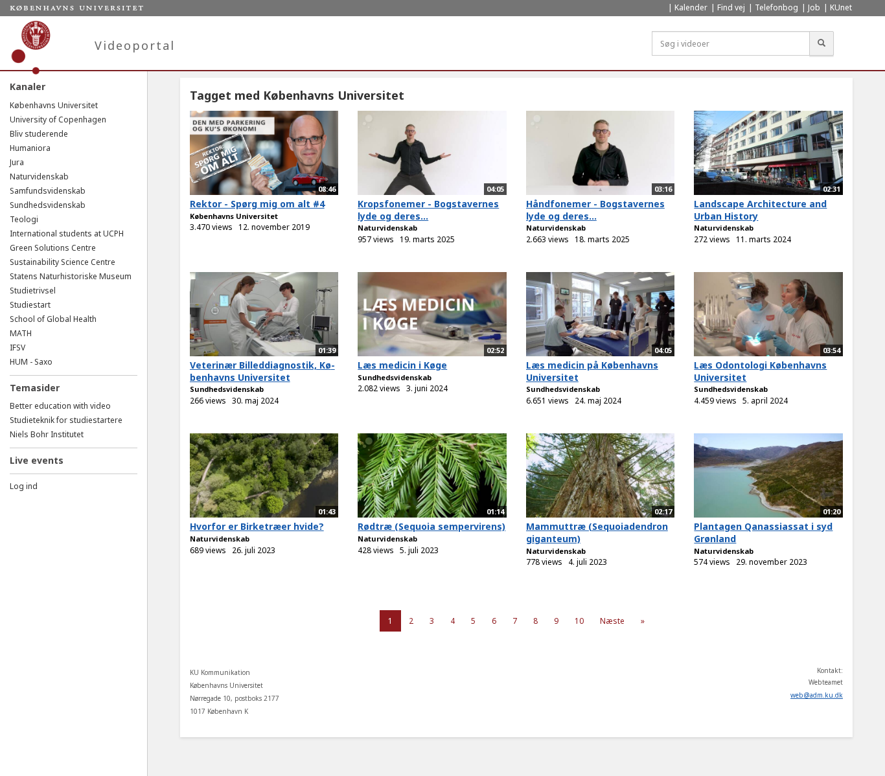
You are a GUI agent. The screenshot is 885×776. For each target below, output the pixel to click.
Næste (612, 620)
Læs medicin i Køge (402, 365)
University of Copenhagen (58, 119)
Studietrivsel (33, 290)
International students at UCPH (67, 233)
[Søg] (821, 43)
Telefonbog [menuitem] (776, 7)
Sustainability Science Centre (62, 262)
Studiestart (30, 304)
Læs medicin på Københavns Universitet (592, 371)
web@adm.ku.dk (816, 695)
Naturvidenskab (39, 176)
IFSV (17, 347)
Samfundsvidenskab (48, 190)
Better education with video (60, 405)
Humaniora (30, 148)
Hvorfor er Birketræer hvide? (257, 526)
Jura (17, 162)
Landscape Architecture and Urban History (760, 210)
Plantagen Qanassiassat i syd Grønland (763, 532)
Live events (36, 460)
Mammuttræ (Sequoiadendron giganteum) (597, 532)
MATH (21, 333)
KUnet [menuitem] (841, 7)
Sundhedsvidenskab (48, 205)
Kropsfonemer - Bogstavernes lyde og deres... (428, 210)
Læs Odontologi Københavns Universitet (760, 371)
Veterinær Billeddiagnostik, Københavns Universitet (262, 371)
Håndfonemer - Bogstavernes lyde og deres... (595, 210)
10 (579, 620)
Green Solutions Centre (53, 247)
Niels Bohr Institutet (47, 434)
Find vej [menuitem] (731, 7)
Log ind (24, 486)
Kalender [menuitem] (690, 7)
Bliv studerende (39, 133)
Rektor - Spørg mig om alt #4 (257, 204)
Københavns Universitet (54, 105)
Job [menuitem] (814, 7)
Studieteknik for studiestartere (66, 420)
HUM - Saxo (31, 361)
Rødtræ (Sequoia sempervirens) (431, 526)
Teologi (24, 219)
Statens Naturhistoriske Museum (71, 276)
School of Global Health (53, 319)
